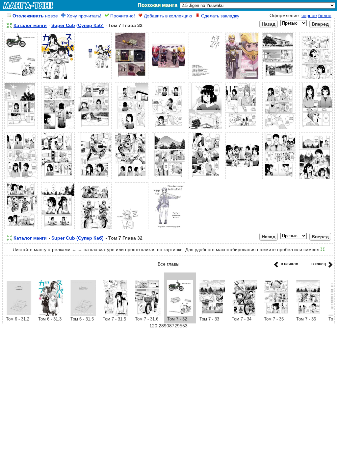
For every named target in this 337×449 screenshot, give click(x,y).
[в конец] (329, 266)
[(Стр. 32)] (168, 229)
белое (324, 15)
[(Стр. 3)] (94, 79)
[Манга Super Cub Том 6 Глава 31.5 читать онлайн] (83, 314)
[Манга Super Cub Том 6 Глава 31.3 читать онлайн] (51, 314)
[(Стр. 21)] (94, 179)
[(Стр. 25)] (242, 179)
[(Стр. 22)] (131, 179)
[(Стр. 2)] (57, 79)
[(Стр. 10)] (21, 129)
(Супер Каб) (90, 25)
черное (309, 15)
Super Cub (63, 25)
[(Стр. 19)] (21, 179)
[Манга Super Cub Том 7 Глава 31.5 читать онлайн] (115, 314)
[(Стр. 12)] (94, 129)
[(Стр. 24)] (205, 179)
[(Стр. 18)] (316, 129)
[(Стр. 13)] (131, 129)
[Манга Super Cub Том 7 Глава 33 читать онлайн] (212, 314)
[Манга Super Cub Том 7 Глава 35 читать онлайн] (277, 314)
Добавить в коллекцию (167, 15)
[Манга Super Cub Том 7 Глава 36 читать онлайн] (309, 314)
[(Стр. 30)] (94, 229)
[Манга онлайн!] (28, 5)
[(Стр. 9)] (316, 79)
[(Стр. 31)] (131, 229)
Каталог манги (30, 25)
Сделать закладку (219, 15)
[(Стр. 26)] (279, 179)
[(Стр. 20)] (57, 179)
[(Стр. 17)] (279, 129)
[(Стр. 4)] (131, 79)
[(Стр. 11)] (57, 129)
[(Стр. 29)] (57, 229)
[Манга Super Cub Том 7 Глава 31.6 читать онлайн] (148, 314)
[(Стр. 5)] (168, 79)
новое (35, 15)
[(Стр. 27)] (316, 179)
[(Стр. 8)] (279, 79)
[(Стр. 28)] (21, 229)
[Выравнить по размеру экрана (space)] (9, 25)
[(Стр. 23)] (168, 179)
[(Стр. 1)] (21, 79)
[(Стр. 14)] (168, 129)
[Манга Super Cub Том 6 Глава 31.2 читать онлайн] (19, 314)
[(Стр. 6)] (205, 79)
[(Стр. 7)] (242, 79)
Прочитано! (122, 15)
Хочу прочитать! (83, 15)
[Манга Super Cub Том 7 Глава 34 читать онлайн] (244, 314)
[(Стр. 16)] (242, 129)
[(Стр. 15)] (205, 129)
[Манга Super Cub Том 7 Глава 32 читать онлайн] (180, 314)
